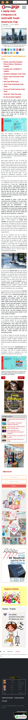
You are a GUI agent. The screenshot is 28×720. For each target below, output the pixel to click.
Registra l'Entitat (11, 589)
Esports (16, 24)
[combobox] (20, 2)
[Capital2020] (10, 7)
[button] (24, 7)
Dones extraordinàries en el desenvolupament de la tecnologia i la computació (15, 432)
